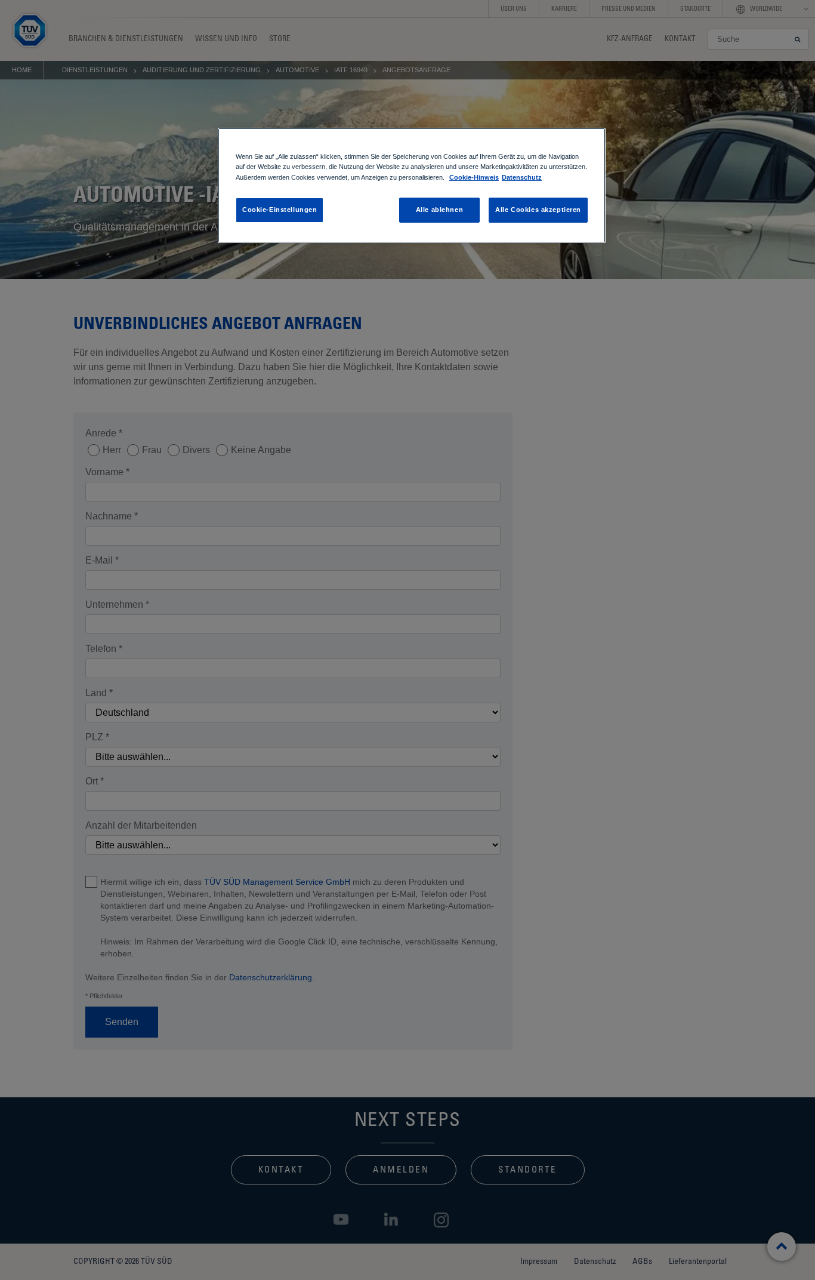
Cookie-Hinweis (474, 177)
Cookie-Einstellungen (279, 209)
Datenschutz (522, 177)
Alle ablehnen (439, 209)
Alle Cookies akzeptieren (538, 209)
